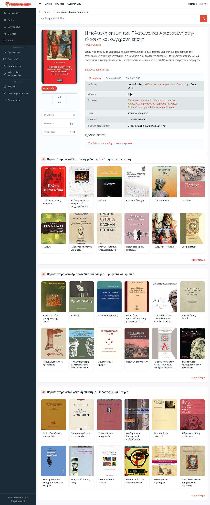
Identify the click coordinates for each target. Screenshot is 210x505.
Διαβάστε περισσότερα (97, 69)
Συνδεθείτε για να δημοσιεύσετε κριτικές (110, 143)
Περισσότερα (198, 259)
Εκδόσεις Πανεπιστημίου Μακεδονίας (164, 84)
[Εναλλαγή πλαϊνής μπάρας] (40, 4)
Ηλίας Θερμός (93, 44)
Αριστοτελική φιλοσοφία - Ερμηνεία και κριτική (153, 103)
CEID (26, 497)
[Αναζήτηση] (203, 18)
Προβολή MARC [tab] (113, 78)
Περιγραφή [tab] (95, 78)
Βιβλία (47, 11)
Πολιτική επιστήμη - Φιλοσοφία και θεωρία (151, 107)
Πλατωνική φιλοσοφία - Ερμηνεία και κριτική (152, 100)
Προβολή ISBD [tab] (133, 78)
